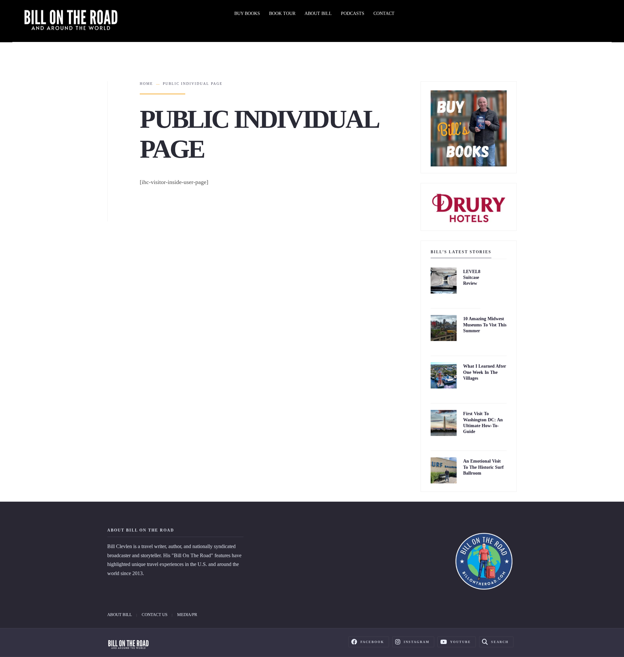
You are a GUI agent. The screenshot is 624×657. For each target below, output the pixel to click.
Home (146, 83)
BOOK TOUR (282, 13)
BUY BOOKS (247, 13)
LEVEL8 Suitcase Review (471, 277)
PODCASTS (352, 13)
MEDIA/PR (187, 614)
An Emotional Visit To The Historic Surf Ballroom (483, 467)
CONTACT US (154, 614)
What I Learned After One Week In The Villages (484, 372)
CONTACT (384, 13)
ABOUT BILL (318, 13)
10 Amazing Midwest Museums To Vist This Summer (484, 325)
